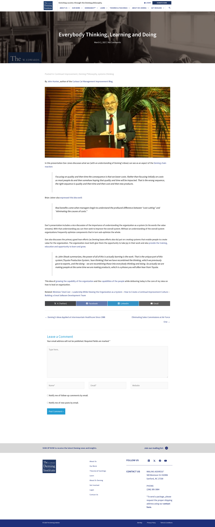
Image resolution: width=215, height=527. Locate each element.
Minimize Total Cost (61, 292)
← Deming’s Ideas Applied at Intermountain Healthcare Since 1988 (75, 317)
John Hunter (53, 81)
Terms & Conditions (166, 523)
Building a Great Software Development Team (65, 295)
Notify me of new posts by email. (63, 402)
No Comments (114, 42)
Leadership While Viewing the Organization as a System (97, 292)
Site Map (139, 523)
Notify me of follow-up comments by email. (68, 395)
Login (148, 3)
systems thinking (106, 74)
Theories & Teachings (98, 471)
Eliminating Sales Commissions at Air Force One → (151, 318)
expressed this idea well (71, 197)
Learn (92, 475)
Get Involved (94, 485)
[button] (68, 8)
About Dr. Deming (96, 480)
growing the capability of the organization (75, 281)
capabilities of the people (112, 281)
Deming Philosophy (88, 74)
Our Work (93, 466)
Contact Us (94, 494)
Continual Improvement (66, 74)
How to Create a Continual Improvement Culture (146, 292)
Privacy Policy (151, 523)
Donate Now (162, 3)
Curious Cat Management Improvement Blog (92, 81)
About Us (93, 461)
